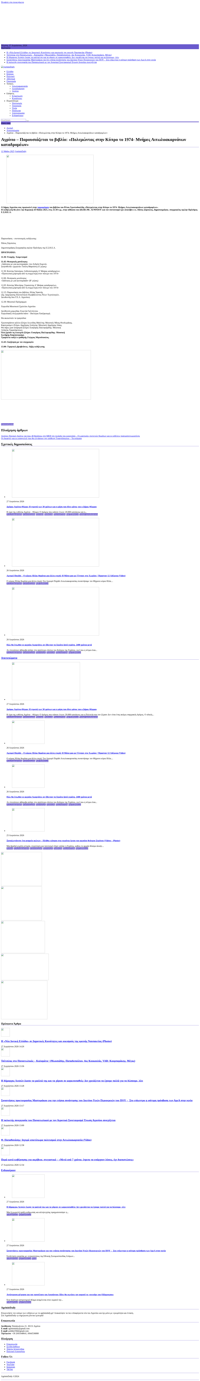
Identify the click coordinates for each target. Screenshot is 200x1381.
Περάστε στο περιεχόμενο (12, 2)
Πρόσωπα (16, 110)
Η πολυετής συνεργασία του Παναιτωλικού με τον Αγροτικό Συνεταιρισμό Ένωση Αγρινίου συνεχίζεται (52, 62)
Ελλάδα (10, 71)
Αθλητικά (11, 79)
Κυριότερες (17, 98)
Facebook (11, 1362)
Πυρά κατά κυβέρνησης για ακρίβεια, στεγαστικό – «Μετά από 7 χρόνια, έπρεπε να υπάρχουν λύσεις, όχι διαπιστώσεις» (67, 1159)
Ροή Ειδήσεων (72, 514)
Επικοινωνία (12, 1344)
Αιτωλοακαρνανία (20, 86)
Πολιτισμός (17, 103)
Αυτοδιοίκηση (18, 88)
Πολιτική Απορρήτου (16, 1351)
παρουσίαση (43, 207)
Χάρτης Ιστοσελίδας (15, 1349)
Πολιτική (10, 76)
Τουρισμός (16, 106)
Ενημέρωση (17, 96)
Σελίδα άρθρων (13, 1346)
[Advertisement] (100, 24)
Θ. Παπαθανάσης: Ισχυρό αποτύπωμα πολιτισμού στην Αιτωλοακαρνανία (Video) (46, 1139)
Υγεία (14, 108)
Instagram (11, 1367)
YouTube (10, 1364)
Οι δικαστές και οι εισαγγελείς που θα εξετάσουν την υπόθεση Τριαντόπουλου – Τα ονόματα (41, 438)
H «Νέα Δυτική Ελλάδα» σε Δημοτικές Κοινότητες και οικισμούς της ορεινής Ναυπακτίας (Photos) (49, 52)
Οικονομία (11, 81)
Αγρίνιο (15, 91)
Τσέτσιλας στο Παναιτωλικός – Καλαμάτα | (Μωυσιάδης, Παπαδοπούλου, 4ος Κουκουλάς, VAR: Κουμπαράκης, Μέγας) (59, 55)
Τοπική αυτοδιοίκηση (88, 514)
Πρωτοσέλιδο (59, 514)
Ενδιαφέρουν (17, 115)
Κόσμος (10, 74)
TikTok (10, 1369)
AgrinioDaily (20, 151)
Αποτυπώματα (18, 113)
